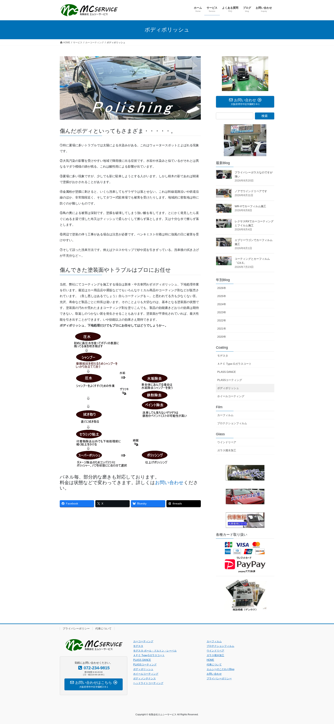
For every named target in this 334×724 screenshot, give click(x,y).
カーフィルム (225, 415)
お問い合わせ (169, 482)
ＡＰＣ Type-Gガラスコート (234, 363)
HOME (210, 659)
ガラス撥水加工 (226, 450)
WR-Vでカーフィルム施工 (250, 206)
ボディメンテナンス (144, 678)
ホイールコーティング (230, 396)
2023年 (221, 312)
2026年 (221, 288)
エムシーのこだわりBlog (220, 669)
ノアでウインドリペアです (251, 191)
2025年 (221, 296)
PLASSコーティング (229, 380)
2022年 (221, 320)
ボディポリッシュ (228, 388)
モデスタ (222, 355)
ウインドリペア (226, 442)
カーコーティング (143, 641)
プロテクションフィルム (232, 423)
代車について (103, 628)
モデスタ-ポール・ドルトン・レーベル (155, 650)
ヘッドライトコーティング (148, 683)
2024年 (221, 304)
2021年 (221, 328)
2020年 (221, 336)
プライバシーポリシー (76, 628)
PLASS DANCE (226, 371)
